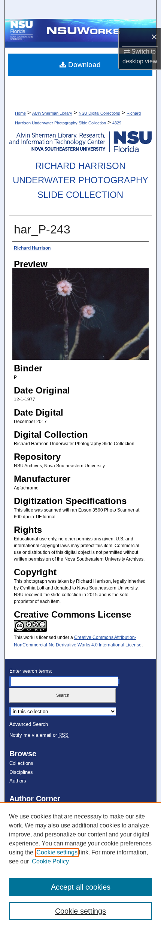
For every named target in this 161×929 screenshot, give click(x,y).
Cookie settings (57, 852)
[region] (80, 865)
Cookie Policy (50, 861)
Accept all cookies (80, 887)
